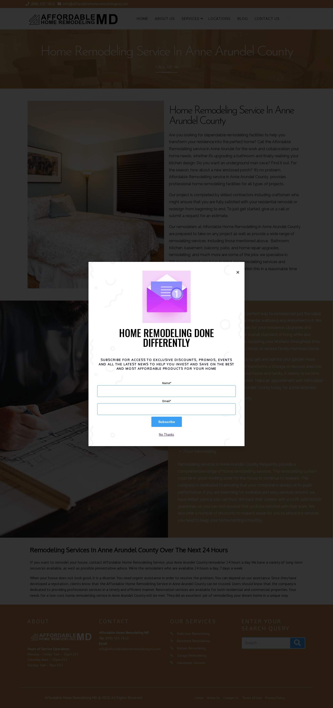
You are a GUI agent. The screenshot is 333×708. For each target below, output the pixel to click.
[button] (166, 434)
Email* (166, 401)
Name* (166, 383)
